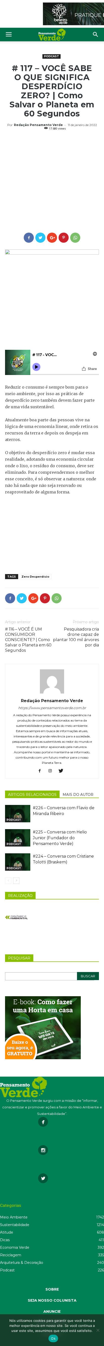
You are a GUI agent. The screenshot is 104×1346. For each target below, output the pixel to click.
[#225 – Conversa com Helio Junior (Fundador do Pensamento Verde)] (17, 838)
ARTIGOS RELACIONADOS (32, 794)
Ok (53, 1338)
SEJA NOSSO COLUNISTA (52, 1300)
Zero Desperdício (35, 576)
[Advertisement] (52, 182)
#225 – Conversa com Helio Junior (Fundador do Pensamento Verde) (60, 838)
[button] (96, 34)
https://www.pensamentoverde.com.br (52, 708)
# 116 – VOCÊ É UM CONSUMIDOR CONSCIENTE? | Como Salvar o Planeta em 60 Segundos (28, 640)
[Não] (97, 1330)
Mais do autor (78, 794)
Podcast (51, 56)
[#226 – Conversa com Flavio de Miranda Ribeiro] (17, 813)
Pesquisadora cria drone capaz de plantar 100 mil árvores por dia (76, 637)
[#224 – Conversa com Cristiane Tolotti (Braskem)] (17, 862)
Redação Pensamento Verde (38, 125)
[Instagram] (52, 771)
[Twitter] (63, 771)
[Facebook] (41, 771)
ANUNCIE (52, 1311)
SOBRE (52, 1289)
